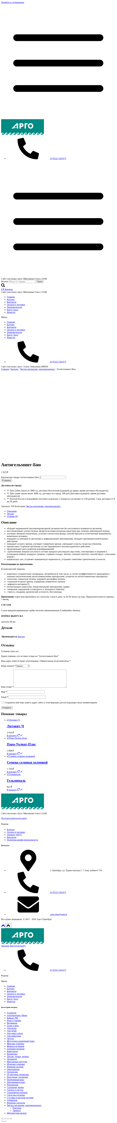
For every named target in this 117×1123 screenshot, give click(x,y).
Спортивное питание (17, 1092)
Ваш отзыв (7, 687)
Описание (12, 511)
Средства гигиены (16, 1095)
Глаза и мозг (13, 1025)
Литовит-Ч (15, 726)
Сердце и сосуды (15, 1090)
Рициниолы (12, 1085)
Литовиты (12, 1059)
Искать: (5, 281)
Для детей (12, 1031)
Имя (4, 692)
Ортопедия (12, 1072)
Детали (10, 514)
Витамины (12, 1023)
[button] (58, 317)
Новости (11, 312)
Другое (10, 1038)
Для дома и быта (15, 1033)
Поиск (39, 282)
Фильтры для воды (16, 1103)
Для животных (14, 1036)
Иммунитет (12, 1051)
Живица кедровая (15, 1046)
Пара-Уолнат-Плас (21, 744)
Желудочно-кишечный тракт (21, 1041)
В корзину (6, 480)
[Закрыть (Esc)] (2, 1118)
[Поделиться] (5, 1118)
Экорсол (17, 1110)
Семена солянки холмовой (27, 762)
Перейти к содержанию (12, 2)
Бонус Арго (12, 310)
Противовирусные (16, 1082)
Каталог (11, 299)
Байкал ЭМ (12, 1018)
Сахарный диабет (15, 1087)
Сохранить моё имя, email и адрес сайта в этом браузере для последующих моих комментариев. (51, 702)
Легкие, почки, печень (18, 1056)
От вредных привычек (18, 1074)
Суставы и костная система (20, 1097)
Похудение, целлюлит (17, 1077)
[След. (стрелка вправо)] (5, 1121)
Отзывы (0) (12, 516)
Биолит (21, 636)
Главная (11, 297)
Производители (14, 307)
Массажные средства (17, 1061)
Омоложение (13, 1069)
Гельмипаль (16, 780)
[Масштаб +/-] (11, 1118)
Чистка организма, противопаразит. (43, 506)
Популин (17, 1108)
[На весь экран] (8, 1118)
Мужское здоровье (16, 1064)
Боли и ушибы (14, 1020)
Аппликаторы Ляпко (17, 1015)
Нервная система (15, 1067)
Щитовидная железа (17, 1113)
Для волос (12, 1028)
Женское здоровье (15, 1043)
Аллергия (11, 1013)
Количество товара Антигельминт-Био (20, 477)
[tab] (61, 511)
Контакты (11, 302)
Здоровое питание (16, 1049)
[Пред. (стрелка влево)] (2, 1121)
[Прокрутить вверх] (3, 926)
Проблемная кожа (15, 1079)
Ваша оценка (8, 666)
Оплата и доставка (16, 304)
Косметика (12, 1054)
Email (4, 697)
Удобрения (12, 1100)
